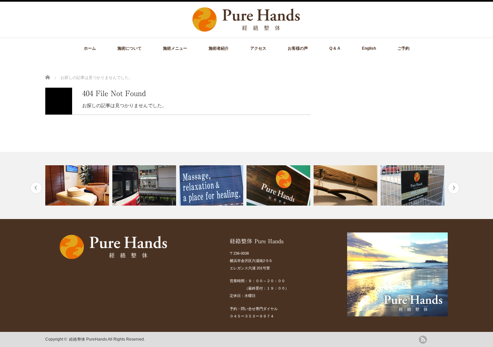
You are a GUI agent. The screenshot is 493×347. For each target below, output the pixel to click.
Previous (36, 188)
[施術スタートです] (78, 185)
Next (453, 188)
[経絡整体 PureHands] (246, 28)
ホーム (90, 48)
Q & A (334, 48)
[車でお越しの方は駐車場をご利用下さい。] (413, 185)
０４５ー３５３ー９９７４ (252, 316)
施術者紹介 (219, 48)
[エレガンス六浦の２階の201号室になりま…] (279, 185)
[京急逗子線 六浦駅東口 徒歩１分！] (145, 185)
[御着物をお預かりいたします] (346, 185)
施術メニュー (175, 48)
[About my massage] (212, 185)
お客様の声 (298, 48)
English (369, 48)
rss (423, 340)
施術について (129, 48)
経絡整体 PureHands (88, 339)
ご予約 (403, 48)
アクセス (258, 48)
